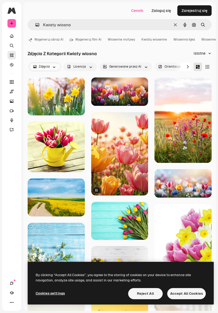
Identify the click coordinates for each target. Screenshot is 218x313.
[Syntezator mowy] (11, 120)
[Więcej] (11, 302)
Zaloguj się (161, 10)
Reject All (145, 293)
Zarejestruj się (194, 10)
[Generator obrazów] (11, 101)
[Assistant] (11, 129)
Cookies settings (50, 293)
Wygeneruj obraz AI (48, 39)
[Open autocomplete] (35, 25)
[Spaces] (11, 91)
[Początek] (11, 36)
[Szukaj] (11, 45)
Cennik (137, 10)
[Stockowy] (11, 55)
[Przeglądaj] (11, 64)
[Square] (207, 67)
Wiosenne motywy (121, 39)
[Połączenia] (11, 283)
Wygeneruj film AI (88, 39)
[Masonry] (198, 67)
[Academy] (11, 293)
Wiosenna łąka (184, 39)
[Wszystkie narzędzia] (11, 82)
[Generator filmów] (11, 110)
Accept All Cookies (186, 293)
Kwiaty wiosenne (154, 39)
